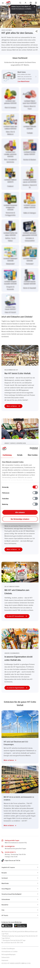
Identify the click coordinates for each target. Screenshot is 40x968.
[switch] (35, 492)
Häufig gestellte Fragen (12, 840)
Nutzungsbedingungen (8, 954)
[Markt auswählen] (20, 201)
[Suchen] (20, 3)
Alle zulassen (20, 512)
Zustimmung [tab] (7, 455)
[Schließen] (34, 7)
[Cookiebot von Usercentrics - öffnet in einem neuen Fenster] (30, 448)
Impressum (5, 960)
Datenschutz (5, 957)
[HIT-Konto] (25, 3)
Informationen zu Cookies (9, 951)
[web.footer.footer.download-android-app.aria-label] (20, 925)
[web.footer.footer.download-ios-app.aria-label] (7, 925)
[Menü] (2, 3)
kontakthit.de (10, 846)
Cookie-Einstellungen (8, 948)
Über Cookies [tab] (33, 455)
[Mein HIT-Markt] (31, 3)
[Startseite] (8, 3)
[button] (25, 82)
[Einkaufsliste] (36, 3)
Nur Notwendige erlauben (20, 519)
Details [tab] (19, 455)
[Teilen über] (36, 31)
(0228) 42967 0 (10, 852)
